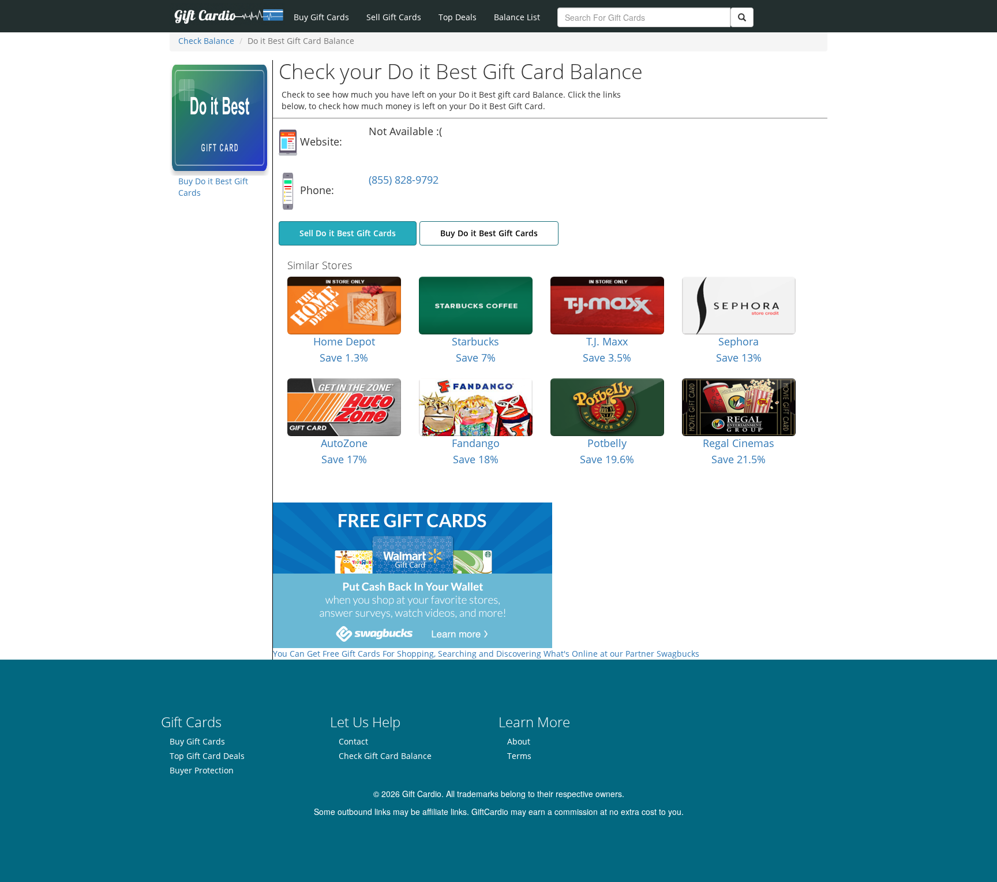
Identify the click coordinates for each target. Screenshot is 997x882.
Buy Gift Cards (321, 17)
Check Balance (206, 40)
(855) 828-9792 (403, 180)
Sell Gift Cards (393, 17)
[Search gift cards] (742, 17)
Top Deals (457, 17)
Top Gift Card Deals (207, 755)
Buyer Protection (202, 770)
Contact (353, 741)
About (518, 741)
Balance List (517, 17)
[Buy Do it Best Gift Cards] (219, 116)
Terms (519, 755)
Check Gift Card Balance (385, 755)
